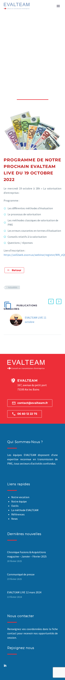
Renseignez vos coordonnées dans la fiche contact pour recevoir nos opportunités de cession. (32, 633)
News (14, 518)
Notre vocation (20, 497)
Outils (15, 505)
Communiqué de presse (20, 574)
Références (18, 514)
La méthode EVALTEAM (24, 510)
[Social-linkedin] (5, 665)
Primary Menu (58, 6)
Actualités (12, 287)
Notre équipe (19, 501)
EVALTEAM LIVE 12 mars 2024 (24, 592)
